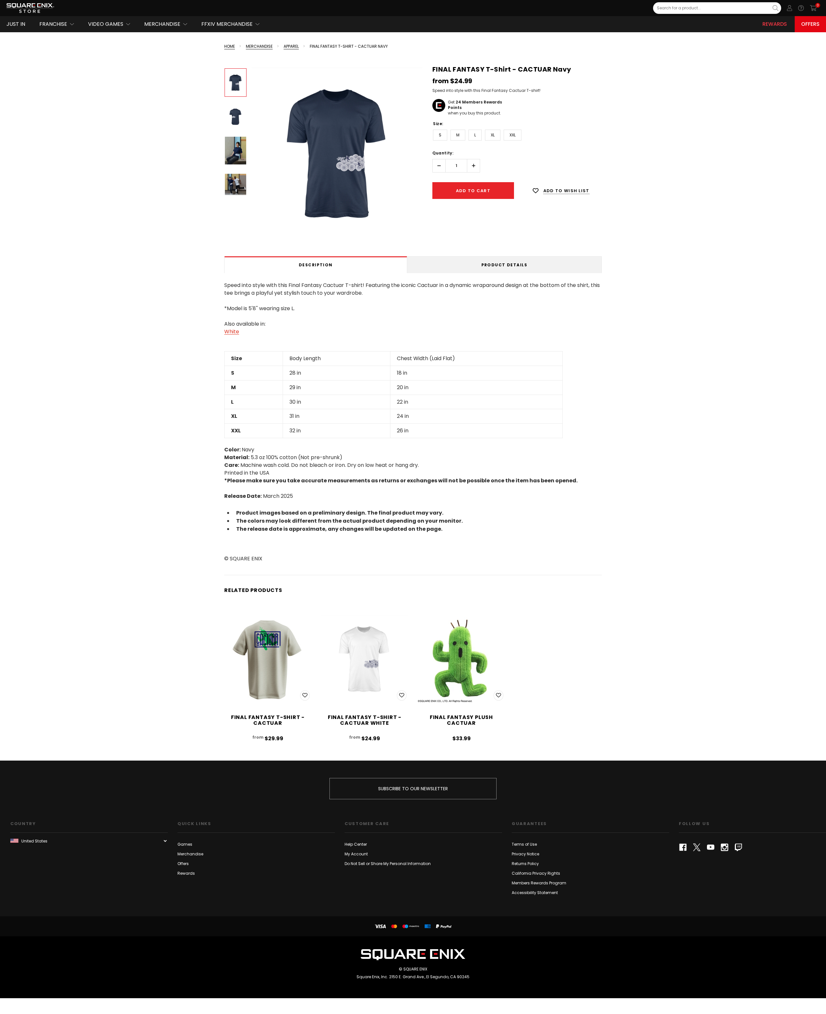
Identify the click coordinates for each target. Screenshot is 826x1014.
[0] (813, 8)
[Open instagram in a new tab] (724, 847)
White (231, 331)
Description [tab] (316, 265)
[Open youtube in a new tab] (711, 847)
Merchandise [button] (162, 24)
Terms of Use (524, 844)
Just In (15, 24)
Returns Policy (525, 863)
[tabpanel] (413, 420)
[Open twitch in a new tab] (738, 847)
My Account (356, 854)
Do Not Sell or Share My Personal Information (388, 863)
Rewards (774, 24)
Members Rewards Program (539, 883)
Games (184, 844)
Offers (810, 24)
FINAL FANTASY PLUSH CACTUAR (461, 720)
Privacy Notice (525, 854)
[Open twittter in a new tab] (697, 847)
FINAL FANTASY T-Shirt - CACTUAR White (364, 720)
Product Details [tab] (504, 265)
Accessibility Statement (535, 892)
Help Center (356, 844)
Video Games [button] (105, 24)
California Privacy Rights (536, 873)
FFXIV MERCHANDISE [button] (227, 24)
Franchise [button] (53, 24)
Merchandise (190, 854)
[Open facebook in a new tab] (683, 847)
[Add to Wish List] (305, 695)
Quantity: (442, 153)
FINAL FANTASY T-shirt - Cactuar (268, 720)
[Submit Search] (775, 8)
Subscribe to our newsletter (413, 788)
